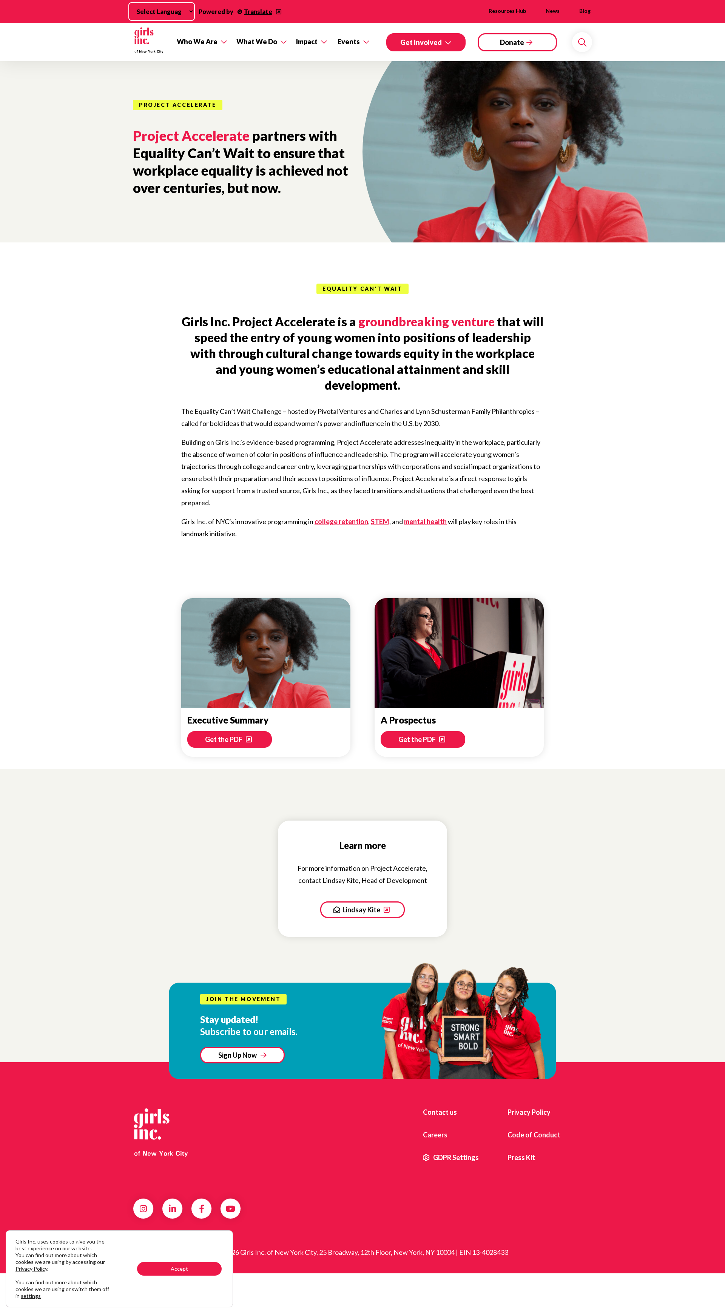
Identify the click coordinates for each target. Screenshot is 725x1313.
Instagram (143, 1209)
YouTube (231, 1209)
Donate (512, 42)
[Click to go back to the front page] (149, 42)
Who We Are (197, 41)
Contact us (440, 1112)
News (553, 11)
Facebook (202, 1209)
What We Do (256, 41)
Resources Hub (507, 11)
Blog (585, 11)
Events (349, 41)
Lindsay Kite (361, 910)
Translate (258, 11)
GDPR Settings (455, 1157)
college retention (341, 521)
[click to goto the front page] (163, 1132)
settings (31, 1296)
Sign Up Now (237, 1055)
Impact (307, 41)
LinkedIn (172, 1209)
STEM (380, 521)
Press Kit (521, 1157)
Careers (435, 1135)
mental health (425, 521)
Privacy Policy (529, 1112)
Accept (179, 1268)
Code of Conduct (534, 1135)
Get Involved (421, 42)
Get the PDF (224, 739)
